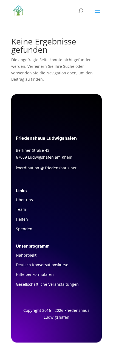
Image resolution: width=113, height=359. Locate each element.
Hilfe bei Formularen (35, 274)
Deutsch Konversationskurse (42, 264)
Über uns (24, 199)
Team (21, 209)
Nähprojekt (26, 255)
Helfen (22, 219)
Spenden (24, 228)
